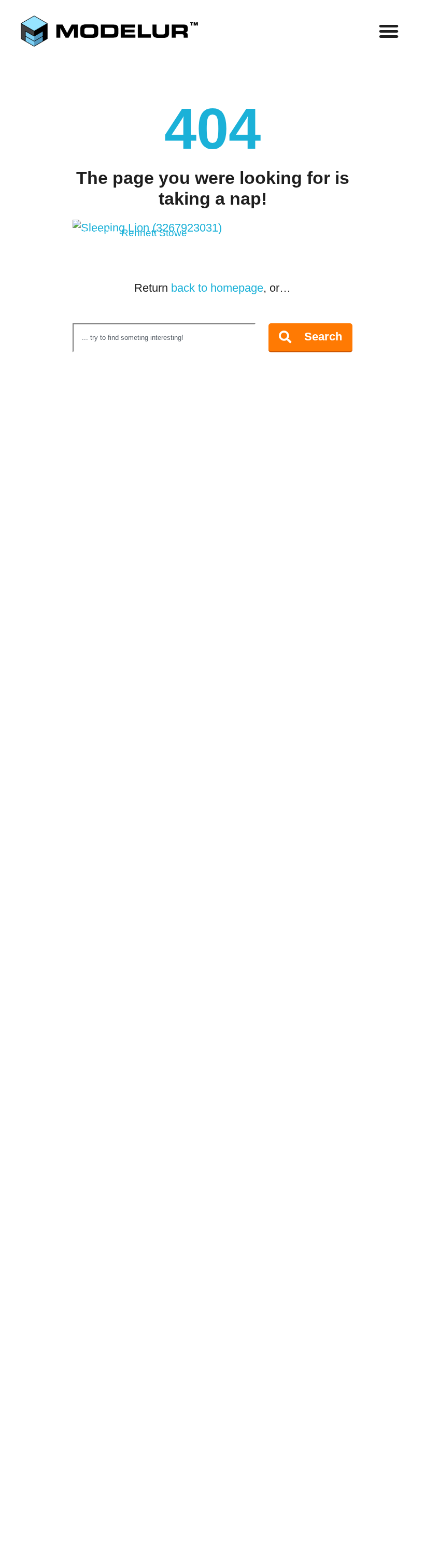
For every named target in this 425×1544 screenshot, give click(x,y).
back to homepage (217, 287)
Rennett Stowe (154, 232)
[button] (388, 31)
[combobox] (164, 337)
